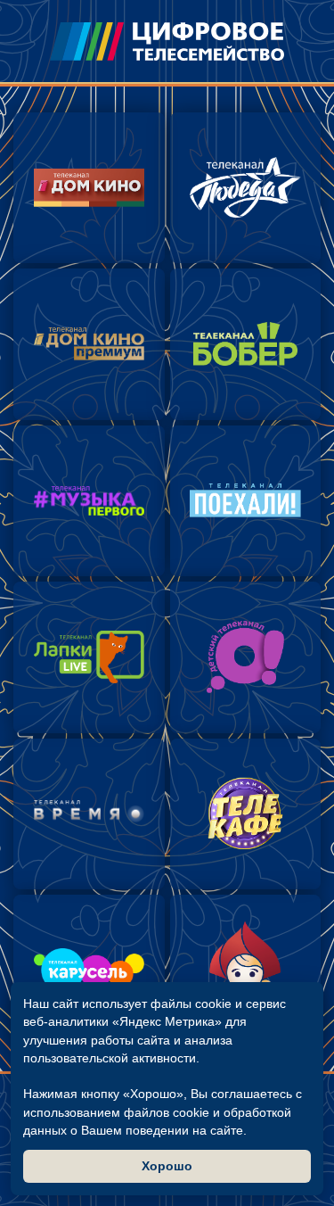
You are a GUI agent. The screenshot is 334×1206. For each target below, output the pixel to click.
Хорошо (167, 1166)
